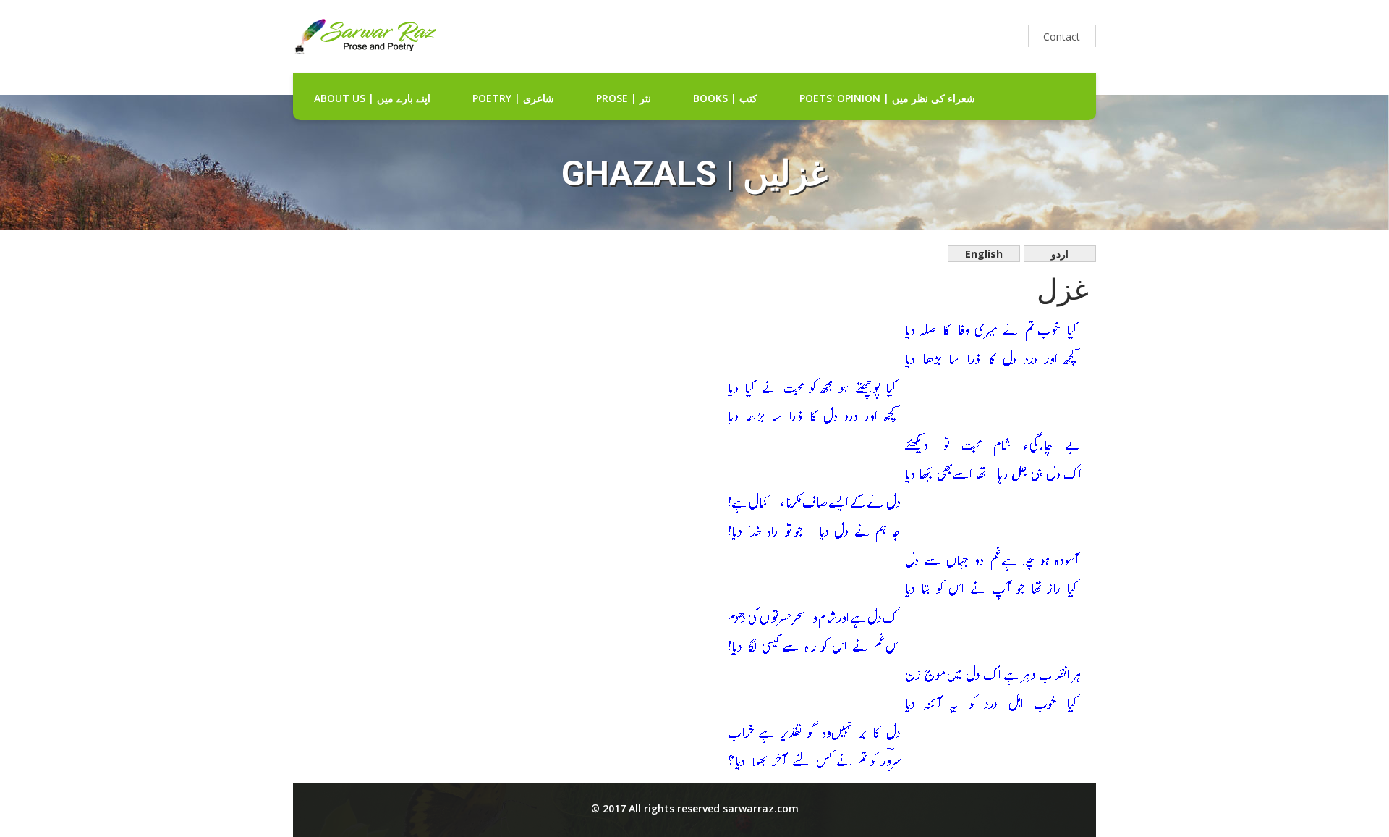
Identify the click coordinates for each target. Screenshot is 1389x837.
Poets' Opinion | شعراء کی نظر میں (887, 98)
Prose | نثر (623, 98)
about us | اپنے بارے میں (372, 98)
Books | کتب (725, 98)
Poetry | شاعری (513, 98)
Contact (1061, 36)
